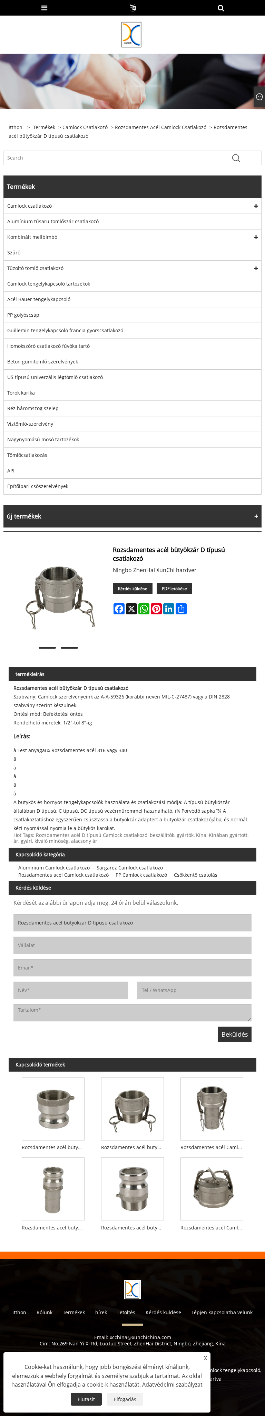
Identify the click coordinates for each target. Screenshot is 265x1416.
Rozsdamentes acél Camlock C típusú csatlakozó (213, 1147)
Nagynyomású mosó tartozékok (43, 439)
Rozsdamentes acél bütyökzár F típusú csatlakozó (134, 1227)
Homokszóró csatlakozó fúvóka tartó (48, 346)
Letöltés (126, 1312)
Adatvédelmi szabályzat (172, 1384)
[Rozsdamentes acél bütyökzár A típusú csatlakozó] (53, 1107)
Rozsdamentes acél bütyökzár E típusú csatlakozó (55, 1227)
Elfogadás (125, 1399)
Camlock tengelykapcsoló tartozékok (48, 283)
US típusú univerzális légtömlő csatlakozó (55, 377)
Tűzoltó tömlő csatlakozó (35, 268)
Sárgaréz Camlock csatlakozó (130, 867)
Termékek (44, 127)
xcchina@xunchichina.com (140, 1337)
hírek (101, 1312)
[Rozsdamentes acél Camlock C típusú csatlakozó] (212, 1107)
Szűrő (13, 252)
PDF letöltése (174, 589)
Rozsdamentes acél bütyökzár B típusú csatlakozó (134, 1147)
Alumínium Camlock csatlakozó (54, 867)
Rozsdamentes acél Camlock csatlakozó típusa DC (213, 1227)
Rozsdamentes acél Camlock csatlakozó (160, 127)
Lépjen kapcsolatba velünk (222, 1312)
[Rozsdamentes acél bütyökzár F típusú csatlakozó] (132, 1187)
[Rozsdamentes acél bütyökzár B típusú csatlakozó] (132, 1107)
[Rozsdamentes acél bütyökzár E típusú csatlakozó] (53, 1187)
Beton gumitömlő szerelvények (42, 361)
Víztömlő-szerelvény (30, 424)
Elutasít (86, 1399)
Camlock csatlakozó (85, 127)
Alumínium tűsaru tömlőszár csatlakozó (53, 221)
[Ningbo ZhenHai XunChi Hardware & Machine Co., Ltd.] (132, 34)
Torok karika (21, 392)
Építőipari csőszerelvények (37, 486)
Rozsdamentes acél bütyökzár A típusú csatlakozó (55, 1147)
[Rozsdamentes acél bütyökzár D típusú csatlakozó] (58, 594)
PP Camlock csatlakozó (141, 875)
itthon (19, 1312)
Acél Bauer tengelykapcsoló (38, 299)
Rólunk (44, 1312)
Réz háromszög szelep (33, 408)
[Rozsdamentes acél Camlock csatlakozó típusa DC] (212, 1187)
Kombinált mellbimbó (32, 237)
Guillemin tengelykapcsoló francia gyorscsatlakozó (65, 330)
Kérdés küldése (132, 589)
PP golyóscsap (23, 315)
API (10, 470)
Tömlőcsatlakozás (27, 455)
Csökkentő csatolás (195, 875)
